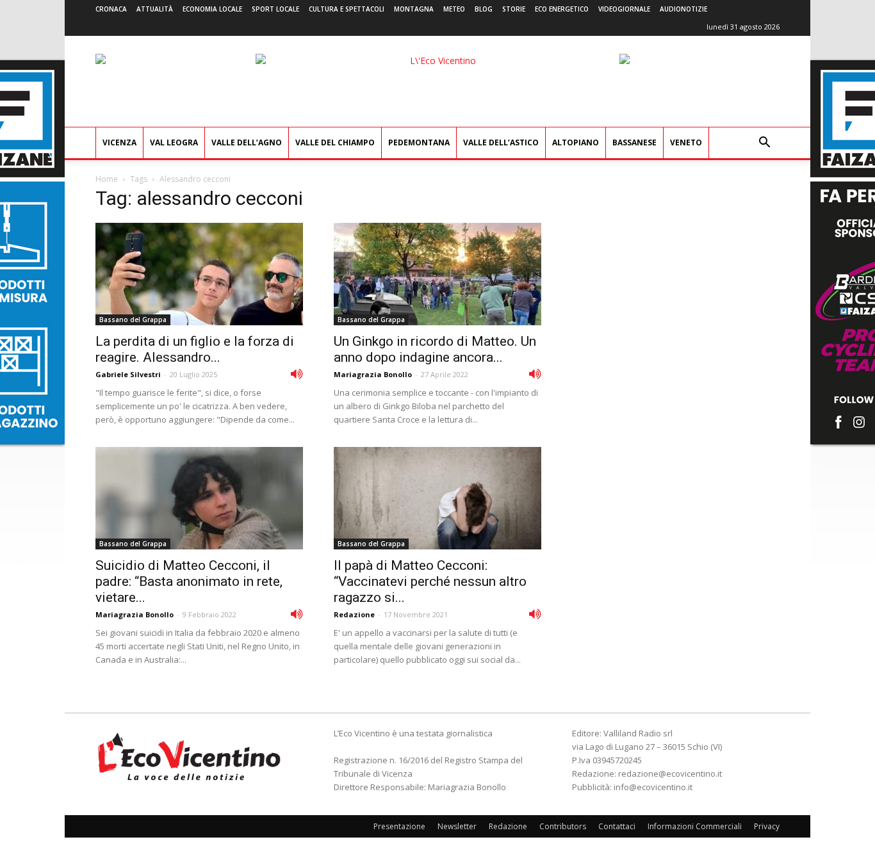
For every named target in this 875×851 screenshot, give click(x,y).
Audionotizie (683, 8)
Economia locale (212, 8)
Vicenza (119, 142)
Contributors (562, 826)
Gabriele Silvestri (128, 374)
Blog (484, 8)
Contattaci (616, 826)
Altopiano (575, 142)
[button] (764, 144)
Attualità (154, 8)
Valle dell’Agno (246, 142)
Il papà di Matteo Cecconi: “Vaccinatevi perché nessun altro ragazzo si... (430, 581)
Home (106, 179)
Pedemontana (419, 142)
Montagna (414, 8)
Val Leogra (174, 142)
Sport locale (275, 8)
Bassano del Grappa (133, 319)
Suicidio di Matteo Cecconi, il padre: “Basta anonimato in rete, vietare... (188, 581)
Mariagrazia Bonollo (373, 374)
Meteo (454, 8)
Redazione (354, 614)
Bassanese (634, 142)
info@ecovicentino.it (653, 787)
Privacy (767, 826)
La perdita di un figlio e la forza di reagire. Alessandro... (194, 349)
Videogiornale (624, 8)
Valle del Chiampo (335, 142)
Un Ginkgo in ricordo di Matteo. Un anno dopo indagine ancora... (435, 349)
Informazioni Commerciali (695, 826)
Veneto (686, 142)
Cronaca (111, 8)
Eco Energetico (562, 8)
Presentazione (399, 826)
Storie (513, 8)
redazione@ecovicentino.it (670, 773)
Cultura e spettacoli (346, 8)
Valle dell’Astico (501, 142)
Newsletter (457, 826)
